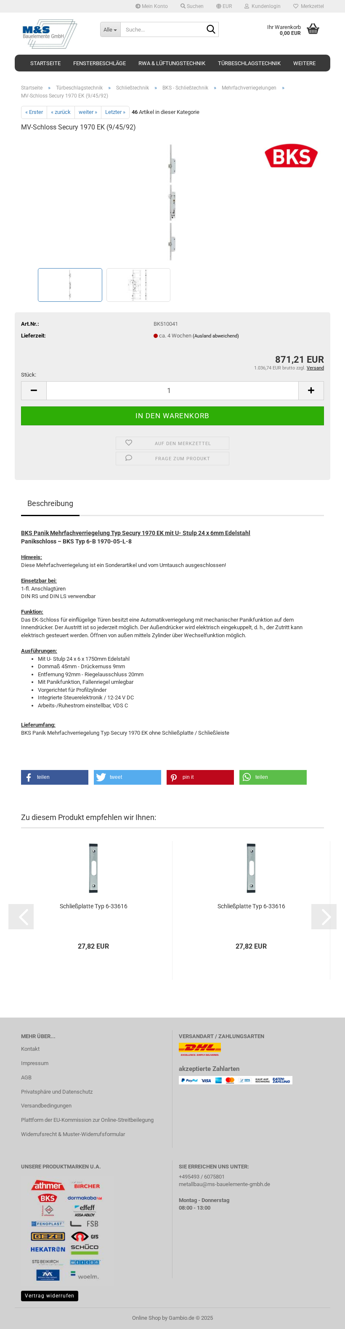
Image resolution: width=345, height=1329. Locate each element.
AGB (26, 1077)
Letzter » (115, 112)
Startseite (45, 63)
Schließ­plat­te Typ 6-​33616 (93, 906)
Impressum (34, 1063)
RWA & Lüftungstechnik (171, 63)
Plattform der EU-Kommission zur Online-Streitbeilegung (87, 1120)
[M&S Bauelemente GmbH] (54, 34)
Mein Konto (154, 6)
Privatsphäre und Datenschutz (57, 1092)
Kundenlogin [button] (265, 6)
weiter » (88, 112)
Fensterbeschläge (99, 63)
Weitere (304, 63)
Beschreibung (50, 503)
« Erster (34, 112)
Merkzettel (311, 6)
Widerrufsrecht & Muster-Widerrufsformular (73, 1134)
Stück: (28, 375)
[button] (224, 6)
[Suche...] (211, 29)
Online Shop (146, 1318)
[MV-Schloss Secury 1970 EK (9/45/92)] (173, 202)
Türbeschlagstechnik (249, 63)
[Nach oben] (321, 1316)
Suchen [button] (195, 6)
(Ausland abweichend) (216, 336)
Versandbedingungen (46, 1105)
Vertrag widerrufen (49, 1296)
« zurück (61, 112)
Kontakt (30, 1049)
